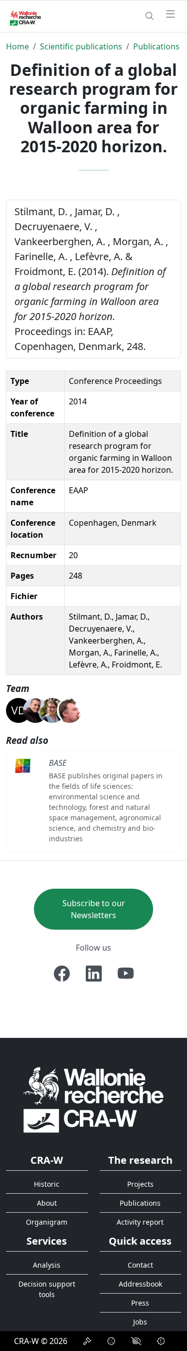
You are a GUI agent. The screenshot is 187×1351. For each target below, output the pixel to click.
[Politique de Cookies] (111, 1341)
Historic (46, 1184)
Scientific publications (81, 46)
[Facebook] (62, 974)
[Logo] (93, 1099)
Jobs (140, 1322)
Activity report (140, 1222)
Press (140, 1303)
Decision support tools (46, 1289)
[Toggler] (170, 14)
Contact (140, 1265)
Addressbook (140, 1284)
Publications (156, 46)
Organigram (46, 1222)
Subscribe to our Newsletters (93, 909)
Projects (140, 1184)
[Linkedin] (94, 974)
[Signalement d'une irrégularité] (161, 1341)
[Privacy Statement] (87, 1341)
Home (17, 46)
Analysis (46, 1265)
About (47, 1203)
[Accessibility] (136, 1341)
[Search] (149, 15)
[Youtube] (126, 974)
